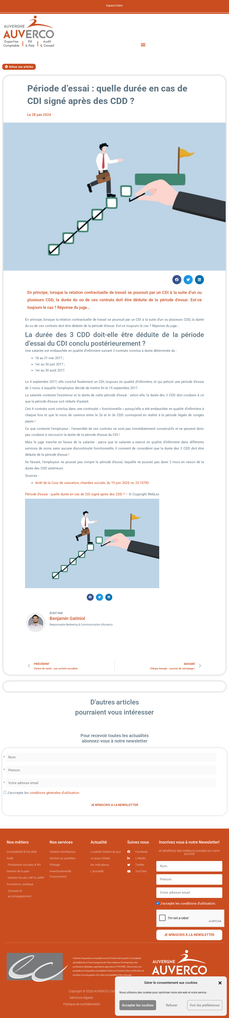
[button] (220, 983)
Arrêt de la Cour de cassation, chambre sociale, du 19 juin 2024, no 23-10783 (92, 483)
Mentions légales (81, 997)
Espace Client (114, 5)
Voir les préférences (205, 1005)
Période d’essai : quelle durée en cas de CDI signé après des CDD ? (75, 494)
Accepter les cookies (138, 1005)
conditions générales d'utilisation (54, 793)
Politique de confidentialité (81, 1004)
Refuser (171, 1005)
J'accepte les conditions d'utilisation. (188, 903)
